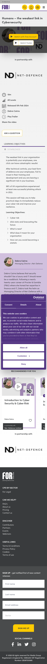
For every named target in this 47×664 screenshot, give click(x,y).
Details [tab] (23, 305)
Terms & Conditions (11, 545)
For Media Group (6, 1)
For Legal (7, 491)
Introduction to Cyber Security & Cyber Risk (17, 401)
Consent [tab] (8, 305)
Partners (6, 527)
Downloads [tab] (14, 149)
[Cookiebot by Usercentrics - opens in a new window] (33, 297)
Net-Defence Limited (13, 428)
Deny (23, 364)
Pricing (6, 509)
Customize (22, 356)
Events (5, 530)
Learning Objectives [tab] (14, 143)
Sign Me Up (23, 628)
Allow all (23, 348)
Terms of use (8, 554)
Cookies (6, 551)
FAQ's (5, 503)
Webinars (7, 533)
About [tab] (38, 305)
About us (6, 506)
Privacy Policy (9, 548)
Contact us (7, 512)
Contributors (8, 524)
